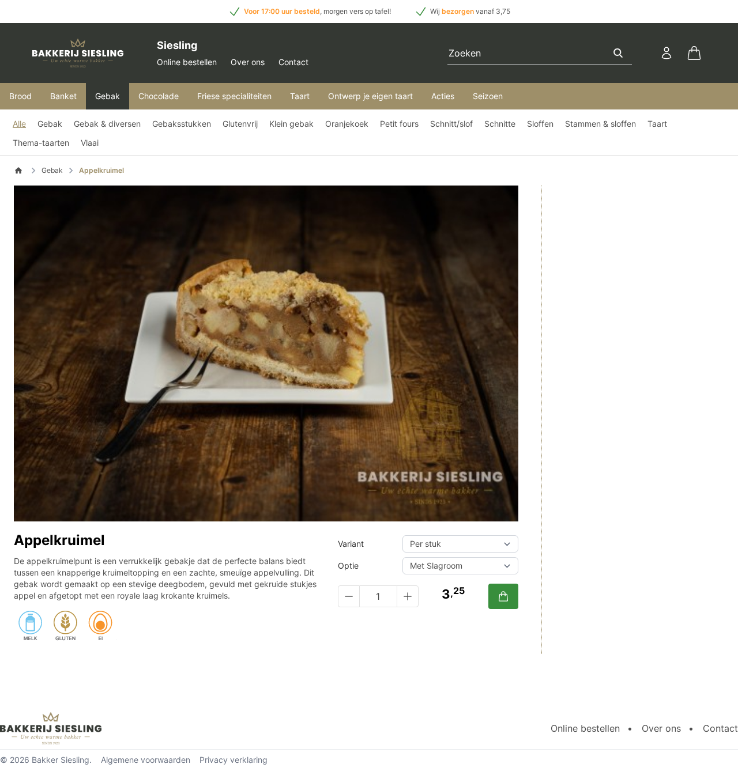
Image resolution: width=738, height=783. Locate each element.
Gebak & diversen (107, 123)
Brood (20, 96)
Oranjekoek (346, 123)
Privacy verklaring (233, 760)
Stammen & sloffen (600, 123)
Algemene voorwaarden (145, 760)
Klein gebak (291, 123)
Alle (19, 123)
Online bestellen (187, 62)
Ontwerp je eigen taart (370, 96)
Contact (293, 62)
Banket (63, 96)
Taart (300, 96)
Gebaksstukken (181, 123)
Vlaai (90, 142)
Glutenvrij (240, 123)
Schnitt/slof (451, 123)
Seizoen (488, 96)
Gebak (107, 96)
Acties (442, 96)
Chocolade (158, 96)
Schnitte (499, 123)
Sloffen (540, 123)
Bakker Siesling (60, 760)
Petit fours (399, 123)
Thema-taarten (41, 142)
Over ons (248, 62)
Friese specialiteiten (234, 96)
